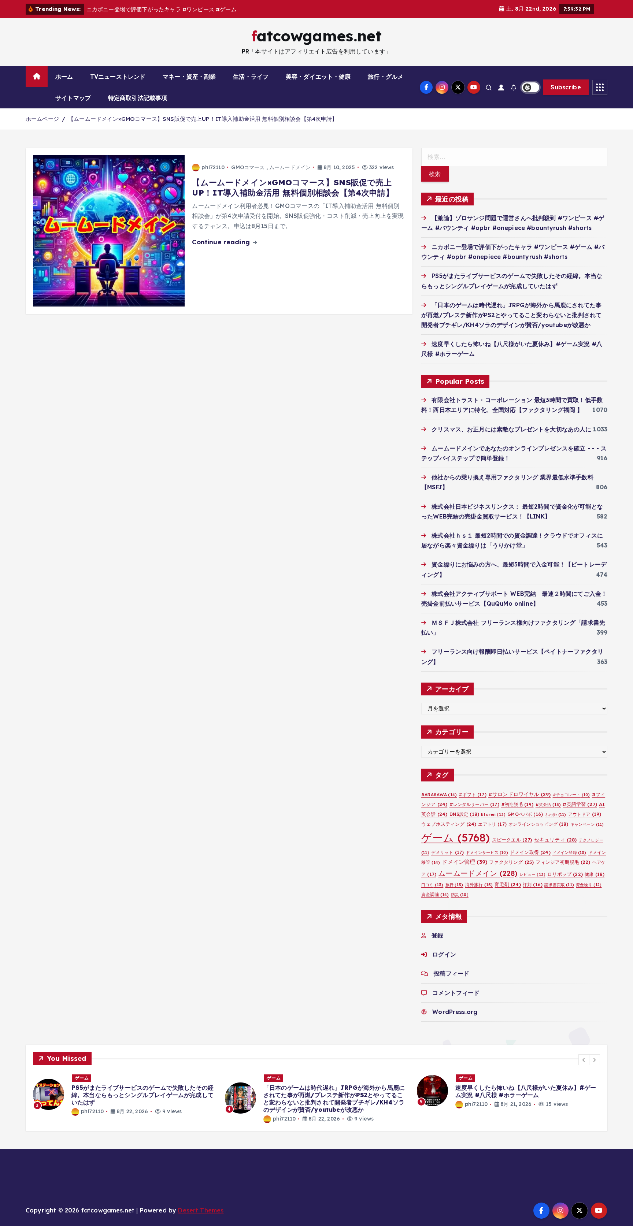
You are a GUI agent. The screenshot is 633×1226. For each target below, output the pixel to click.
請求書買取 (559, 884)
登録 (437, 935)
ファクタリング (511, 862)
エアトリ (492, 824)
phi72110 (212, 167)
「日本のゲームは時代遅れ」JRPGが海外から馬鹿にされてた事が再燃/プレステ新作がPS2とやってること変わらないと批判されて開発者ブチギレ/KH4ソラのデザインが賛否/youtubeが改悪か (511, 314)
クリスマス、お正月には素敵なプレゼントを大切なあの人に (511, 428)
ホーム (64, 76)
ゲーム (455, 837)
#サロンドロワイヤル (519, 794)
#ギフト (472, 794)
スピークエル (512, 840)
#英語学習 (580, 804)
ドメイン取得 (530, 852)
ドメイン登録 (569, 852)
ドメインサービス (487, 852)
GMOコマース (247, 167)
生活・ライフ (251, 76)
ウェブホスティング (448, 824)
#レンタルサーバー (474, 804)
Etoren (493, 814)
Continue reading (222, 242)
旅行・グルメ (385, 76)
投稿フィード (451, 973)
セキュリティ (555, 839)
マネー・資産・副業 (189, 76)
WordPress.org (454, 1011)
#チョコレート (571, 794)
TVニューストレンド (118, 76)
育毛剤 (508, 884)
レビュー (532, 874)
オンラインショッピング (538, 824)
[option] (124, 1094)
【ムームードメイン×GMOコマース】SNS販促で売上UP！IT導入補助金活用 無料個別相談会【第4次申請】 (202, 118)
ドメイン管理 (464, 861)
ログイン (444, 954)
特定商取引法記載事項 (137, 97)
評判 (533, 884)
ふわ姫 (555, 814)
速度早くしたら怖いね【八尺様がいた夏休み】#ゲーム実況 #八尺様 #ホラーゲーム (525, 1091)
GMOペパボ (525, 814)
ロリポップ (565, 874)
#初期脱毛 (517, 804)
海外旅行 (479, 884)
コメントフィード (456, 992)
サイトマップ (73, 97)
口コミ (432, 884)
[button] (583, 1059)
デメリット (447, 852)
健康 (594, 874)
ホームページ (42, 118)
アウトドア (584, 814)
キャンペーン (587, 824)
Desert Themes (200, 1210)
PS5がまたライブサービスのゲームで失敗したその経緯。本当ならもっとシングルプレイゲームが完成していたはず (142, 1095)
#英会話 (548, 804)
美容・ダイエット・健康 (318, 76)
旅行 (454, 884)
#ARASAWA (439, 794)
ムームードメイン (290, 167)
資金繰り (588, 884)
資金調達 (435, 894)
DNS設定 (464, 814)
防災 (460, 894)
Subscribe (566, 87)
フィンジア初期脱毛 (563, 862)
